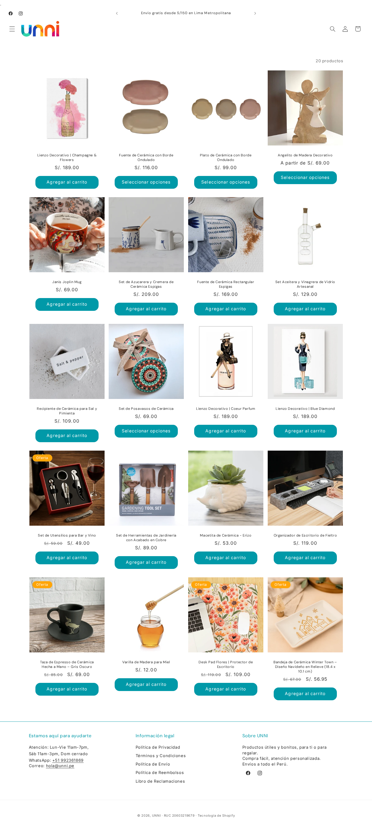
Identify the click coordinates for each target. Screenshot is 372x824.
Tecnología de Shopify (216, 815)
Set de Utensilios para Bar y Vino (67, 535)
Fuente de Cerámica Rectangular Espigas (225, 284)
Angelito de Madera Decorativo (305, 155)
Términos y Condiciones (161, 755)
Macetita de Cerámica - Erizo (225, 535)
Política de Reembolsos (160, 772)
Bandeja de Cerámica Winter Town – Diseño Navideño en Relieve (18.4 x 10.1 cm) (305, 667)
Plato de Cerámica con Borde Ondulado (225, 157)
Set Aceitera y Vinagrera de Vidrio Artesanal (305, 284)
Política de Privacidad (158, 747)
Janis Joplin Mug (67, 282)
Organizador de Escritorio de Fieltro (305, 535)
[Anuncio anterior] (117, 13)
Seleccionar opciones (146, 182)
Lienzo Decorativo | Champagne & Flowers (67, 157)
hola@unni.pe (60, 765)
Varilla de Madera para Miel (146, 662)
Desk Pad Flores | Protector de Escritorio (226, 664)
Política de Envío (153, 764)
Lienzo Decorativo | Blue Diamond (305, 409)
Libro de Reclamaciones (160, 781)
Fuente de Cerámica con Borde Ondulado (146, 157)
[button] (12, 29)
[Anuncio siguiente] (255, 13)
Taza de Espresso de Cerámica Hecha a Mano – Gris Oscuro (67, 664)
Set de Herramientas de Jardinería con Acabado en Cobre (146, 537)
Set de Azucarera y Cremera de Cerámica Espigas (146, 284)
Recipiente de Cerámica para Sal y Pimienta (67, 411)
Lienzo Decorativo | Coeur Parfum (225, 409)
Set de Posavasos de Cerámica (146, 409)
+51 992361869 (68, 760)
